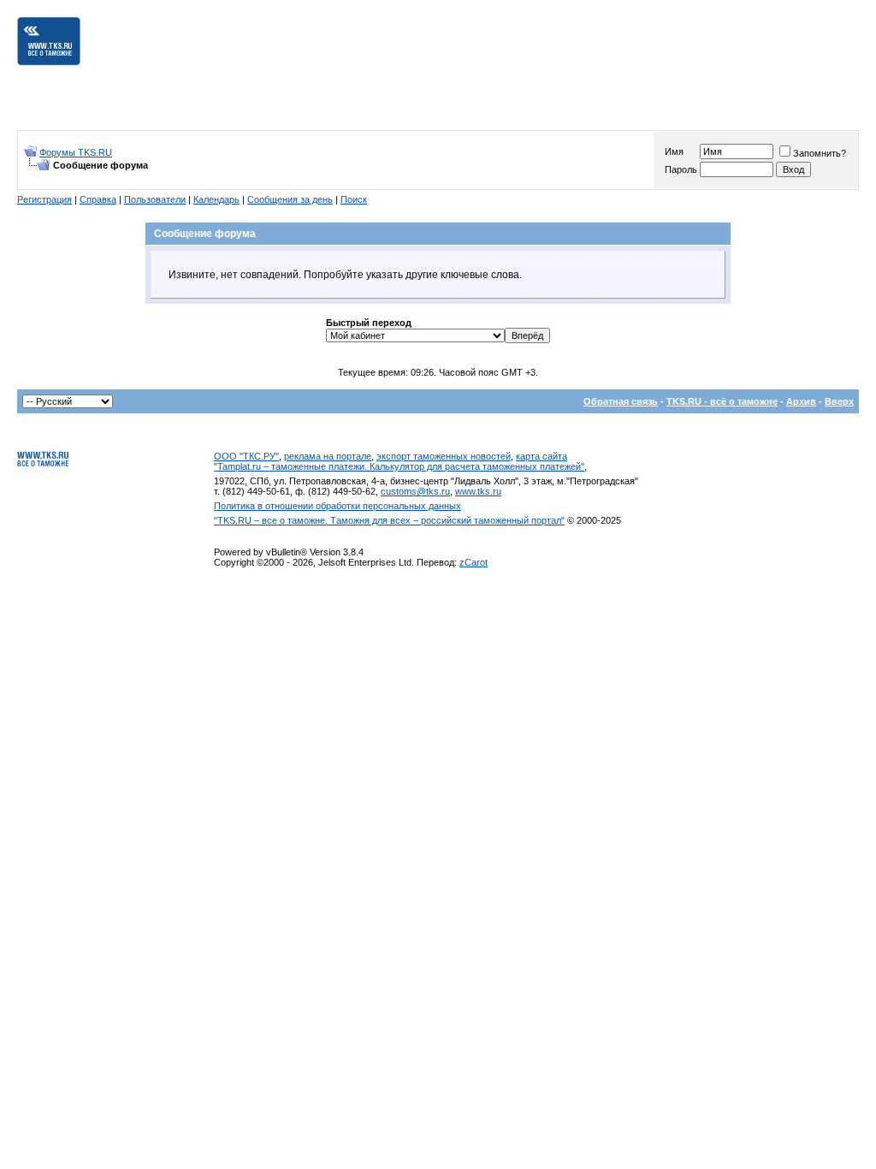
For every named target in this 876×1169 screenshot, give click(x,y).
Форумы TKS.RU (75, 152)
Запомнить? (819, 153)
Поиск (353, 199)
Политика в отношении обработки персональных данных (337, 506)
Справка (98, 199)
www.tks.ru (478, 491)
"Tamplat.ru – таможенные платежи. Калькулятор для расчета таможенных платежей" (399, 466)
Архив (801, 401)
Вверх (839, 401)
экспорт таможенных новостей (443, 456)
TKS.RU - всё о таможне (722, 401)
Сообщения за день (290, 199)
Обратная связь (620, 401)
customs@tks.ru (415, 491)
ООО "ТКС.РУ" (246, 456)
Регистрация (44, 199)
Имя (674, 151)
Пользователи (155, 199)
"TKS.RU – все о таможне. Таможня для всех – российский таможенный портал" (389, 520)
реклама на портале (327, 456)
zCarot (473, 562)
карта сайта (541, 456)
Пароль (681, 169)
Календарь (216, 199)
